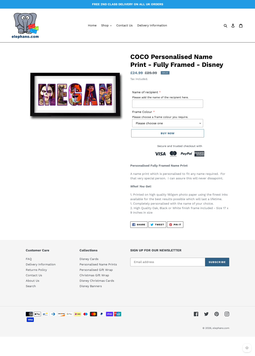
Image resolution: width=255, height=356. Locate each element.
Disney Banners (91, 286)
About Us (32, 280)
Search (31, 286)
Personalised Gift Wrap (96, 270)
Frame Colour (142, 112)
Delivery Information (41, 264)
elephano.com (221, 328)
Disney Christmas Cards (97, 280)
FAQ (29, 259)
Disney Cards (89, 259)
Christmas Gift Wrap (94, 275)
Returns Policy (36, 270)
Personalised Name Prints (98, 264)
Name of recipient (145, 92)
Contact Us (34, 275)
